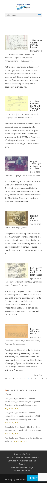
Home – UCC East (22, 454)
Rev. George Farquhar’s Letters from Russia (36, 271)
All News (10, 282)
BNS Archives (29, 54)
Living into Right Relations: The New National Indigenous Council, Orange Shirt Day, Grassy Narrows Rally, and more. (22, 401)
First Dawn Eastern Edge (22, 467)
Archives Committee (23, 282)
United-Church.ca (22, 470)
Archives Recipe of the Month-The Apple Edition (35, 106)
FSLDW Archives (26, 61)
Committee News (31, 340)
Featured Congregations (15, 57)
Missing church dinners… (35, 218)
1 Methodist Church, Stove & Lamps (36, 44)
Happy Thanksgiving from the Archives (36, 165)
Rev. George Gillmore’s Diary (36, 331)
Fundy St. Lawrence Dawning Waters (22, 457)
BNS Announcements (14, 54)
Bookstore (36, 478)
